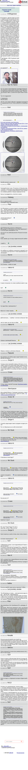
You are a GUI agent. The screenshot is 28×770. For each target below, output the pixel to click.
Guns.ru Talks (4, 0)
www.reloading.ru (5, 441)
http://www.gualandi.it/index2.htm (14, 394)
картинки (18, 5)
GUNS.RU (11, 752)
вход (8, 5)
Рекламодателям (20, 752)
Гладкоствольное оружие (5, 1)
